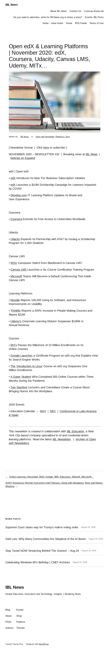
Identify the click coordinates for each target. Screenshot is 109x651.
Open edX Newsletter (45, 137)
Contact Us (75, 11)
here (46, 147)
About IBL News (58, 11)
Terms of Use (97, 23)
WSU (14, 262)
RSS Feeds (81, 23)
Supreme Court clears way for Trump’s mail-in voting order (41, 527)
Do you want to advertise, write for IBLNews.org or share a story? (47, 17)
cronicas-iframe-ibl (94, 11)
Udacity (15, 239)
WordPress (44, 644)
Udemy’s (16, 321)
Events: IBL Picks (94, 17)
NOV (43, 411)
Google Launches (22, 355)
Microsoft (16, 276)
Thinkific (16, 310)
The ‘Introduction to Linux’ (26, 366)
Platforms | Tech (62, 137)
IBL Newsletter (62, 439)
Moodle (15, 300)
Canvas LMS (19, 269)
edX (13, 178)
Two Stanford (19, 387)
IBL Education (75, 431)
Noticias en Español (22, 158)
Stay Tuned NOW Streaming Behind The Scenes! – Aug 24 (42, 550)
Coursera (16, 219)
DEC (53, 411)
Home (69, 23)
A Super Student (21, 376)
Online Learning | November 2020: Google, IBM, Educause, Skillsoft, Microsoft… (51, 476)
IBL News (11, 4)
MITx (14, 345)
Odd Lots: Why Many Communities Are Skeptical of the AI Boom (45, 538)
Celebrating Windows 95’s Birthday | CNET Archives (37, 562)
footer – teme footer (53, 23)
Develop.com (19, 195)
